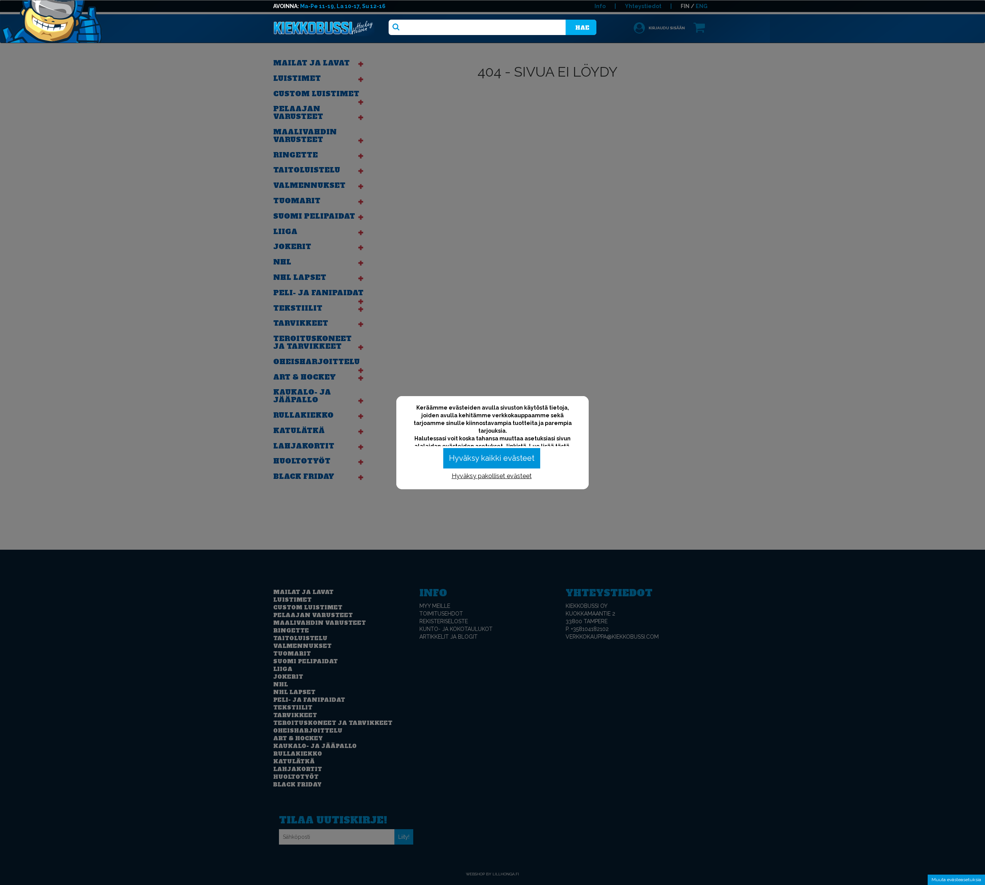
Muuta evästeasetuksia (956, 879)
